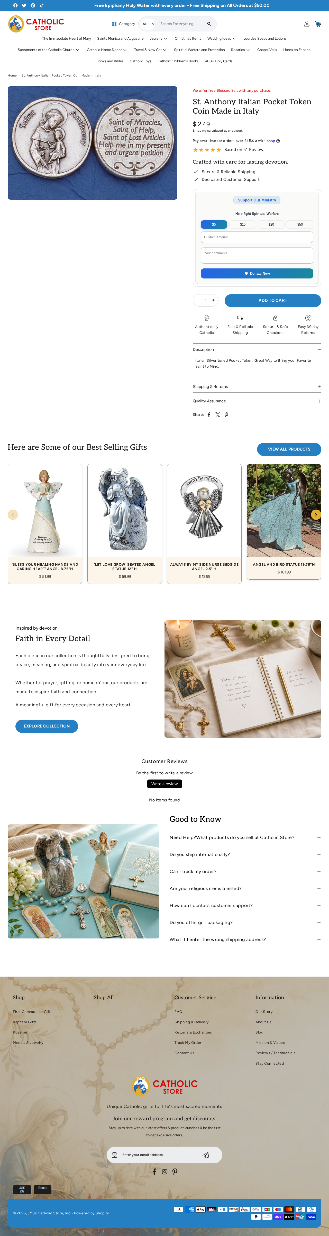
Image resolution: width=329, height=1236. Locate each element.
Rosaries (20, 1032)
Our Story (263, 1012)
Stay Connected (269, 1063)
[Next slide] (316, 515)
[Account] (307, 24)
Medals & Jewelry (28, 1042)
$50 (300, 224)
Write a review (164, 783)
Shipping (199, 130)
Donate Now (260, 273)
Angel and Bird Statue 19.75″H (284, 516)
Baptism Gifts (25, 1022)
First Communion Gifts (33, 1012)
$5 (214, 224)
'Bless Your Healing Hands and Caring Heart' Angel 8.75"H (45, 518)
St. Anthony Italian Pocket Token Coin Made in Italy (61, 75)
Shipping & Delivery (191, 1022)
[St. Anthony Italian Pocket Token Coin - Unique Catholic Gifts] (92, 143)
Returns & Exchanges (193, 1032)
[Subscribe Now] (206, 1155)
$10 (242, 224)
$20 (271, 224)
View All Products (289, 449)
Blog (259, 1032)
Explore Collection (47, 726)
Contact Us (184, 1053)
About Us (263, 1022)
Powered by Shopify (91, 1213)
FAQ (178, 1012)
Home (12, 75)
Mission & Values (270, 1042)
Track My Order (188, 1042)
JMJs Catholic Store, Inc (49, 1213)
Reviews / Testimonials (275, 1053)
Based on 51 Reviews (245, 149)
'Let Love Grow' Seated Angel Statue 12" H (125, 518)
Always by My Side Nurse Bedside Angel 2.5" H (204, 518)
